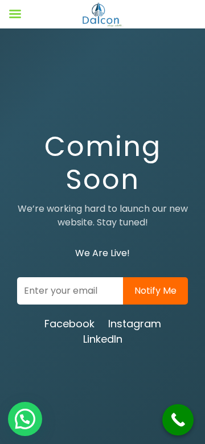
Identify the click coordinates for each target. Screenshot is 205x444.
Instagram (134, 323)
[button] (25, 419)
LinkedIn (102, 339)
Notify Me (155, 290)
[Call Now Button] (178, 419)
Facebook (69, 323)
